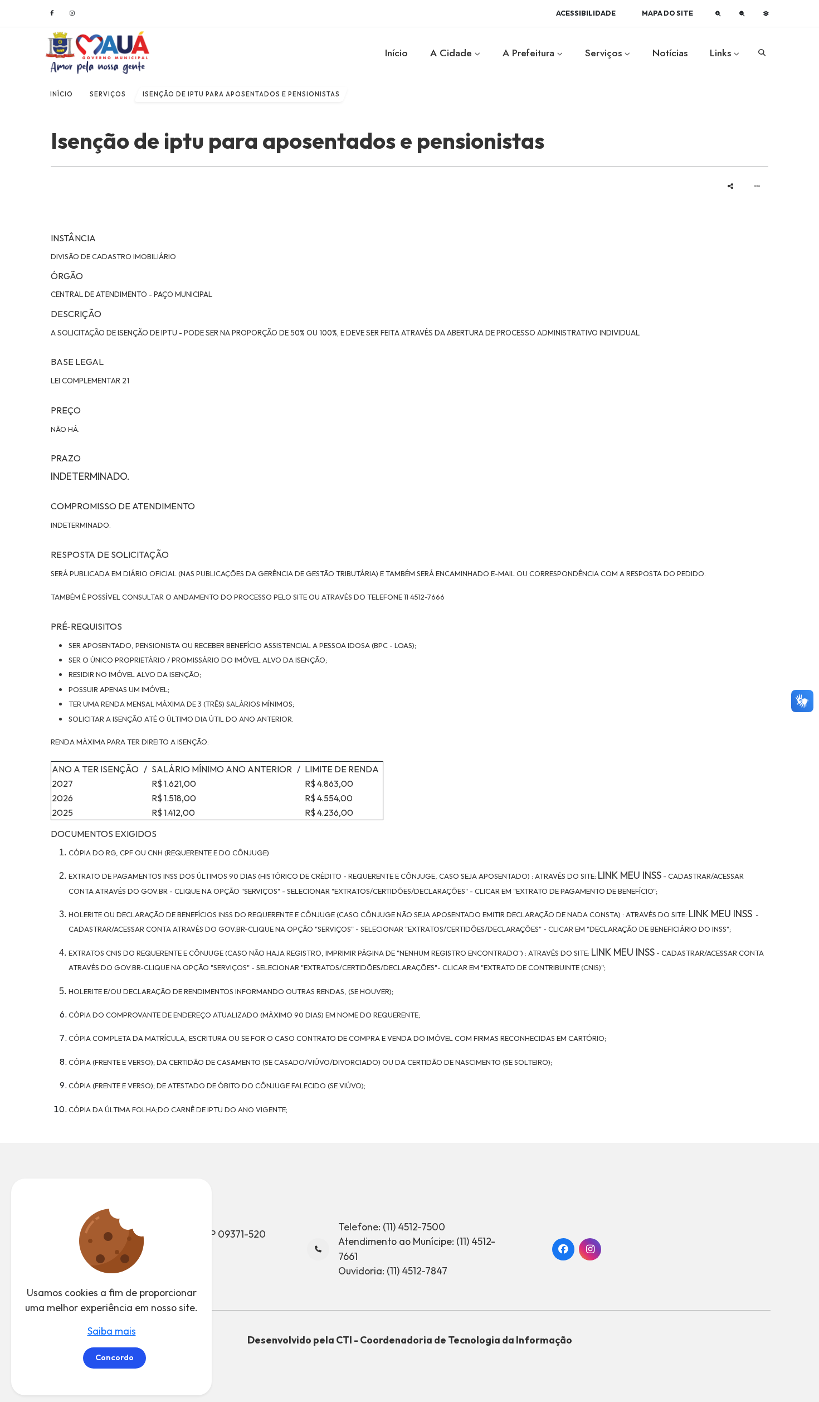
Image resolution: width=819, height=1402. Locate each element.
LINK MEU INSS (629, 875)
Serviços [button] (605, 53)
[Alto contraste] (766, 13)
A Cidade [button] (452, 53)
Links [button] (722, 53)
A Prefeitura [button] (530, 53)
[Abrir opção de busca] (761, 53)
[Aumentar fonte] (718, 13)
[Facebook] (52, 13)
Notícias (670, 53)
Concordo (114, 1357)
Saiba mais (111, 1331)
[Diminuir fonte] (742, 13)
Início (396, 53)
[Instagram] (71, 13)
